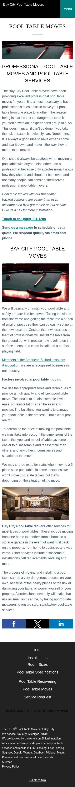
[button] (14, 623)
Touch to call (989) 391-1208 (24, 219)
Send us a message (17, 227)
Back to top (37, 780)
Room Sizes (38, 664)
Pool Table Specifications (37, 672)
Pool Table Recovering (37, 681)
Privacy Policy (11, 766)
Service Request (37, 697)
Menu (68, 9)
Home (37, 650)
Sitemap (7, 762)
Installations (38, 658)
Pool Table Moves (37, 689)
